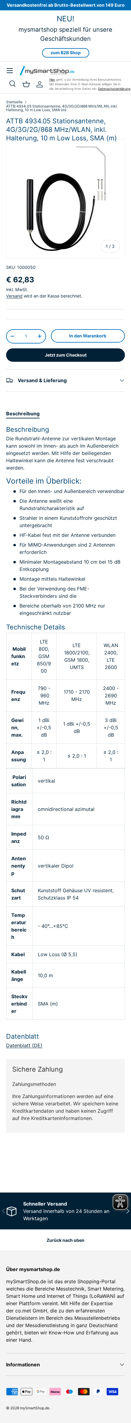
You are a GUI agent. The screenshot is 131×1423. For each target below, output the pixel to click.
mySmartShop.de (34, 1408)
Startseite (14, 102)
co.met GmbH (31, 1311)
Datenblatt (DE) (24, 1045)
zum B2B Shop (66, 52)
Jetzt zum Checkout (66, 355)
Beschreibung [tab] (23, 413)
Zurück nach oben (65, 1240)
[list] (65, 198)
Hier (52, 79)
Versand (14, 295)
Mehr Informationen (26, 1170)
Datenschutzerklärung (114, 88)
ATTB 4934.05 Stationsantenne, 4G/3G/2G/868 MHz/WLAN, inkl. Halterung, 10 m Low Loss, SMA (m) (62, 108)
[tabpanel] (65, 737)
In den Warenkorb (87, 335)
